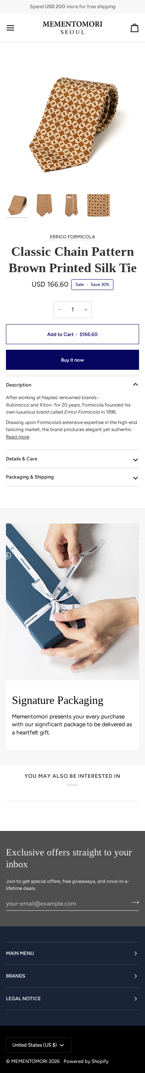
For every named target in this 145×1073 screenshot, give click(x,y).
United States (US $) (34, 1045)
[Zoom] (19, 176)
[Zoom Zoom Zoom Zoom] (72, 124)
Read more (17, 437)
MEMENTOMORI (29, 1061)
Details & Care (21, 459)
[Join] (133, 903)
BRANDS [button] (15, 976)
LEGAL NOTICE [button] (23, 998)
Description (18, 385)
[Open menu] (17, 28)
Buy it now (72, 360)
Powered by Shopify (86, 1061)
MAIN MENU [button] (20, 953)
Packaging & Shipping (30, 477)
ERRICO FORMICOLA (72, 236)
